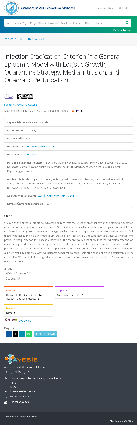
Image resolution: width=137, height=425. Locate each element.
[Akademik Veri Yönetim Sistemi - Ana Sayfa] (11, 8)
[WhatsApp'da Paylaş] (29, 334)
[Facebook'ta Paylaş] (9, 334)
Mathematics (28, 154)
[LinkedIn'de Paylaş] (22, 334)
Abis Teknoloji (117, 420)
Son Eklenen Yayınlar (32, 39)
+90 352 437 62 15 (19, 396)
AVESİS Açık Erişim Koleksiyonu (56, 195)
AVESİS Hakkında (26, 367)
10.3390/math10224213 (40, 146)
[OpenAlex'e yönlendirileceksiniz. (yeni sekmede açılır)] (81, 110)
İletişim (42, 367)
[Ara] (127, 23)
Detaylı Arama (121, 30)
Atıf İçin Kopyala (46, 333)
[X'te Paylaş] (15, 334)
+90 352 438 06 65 (19, 402)
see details (25, 320)
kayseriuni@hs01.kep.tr (22, 391)
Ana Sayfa (10, 39)
